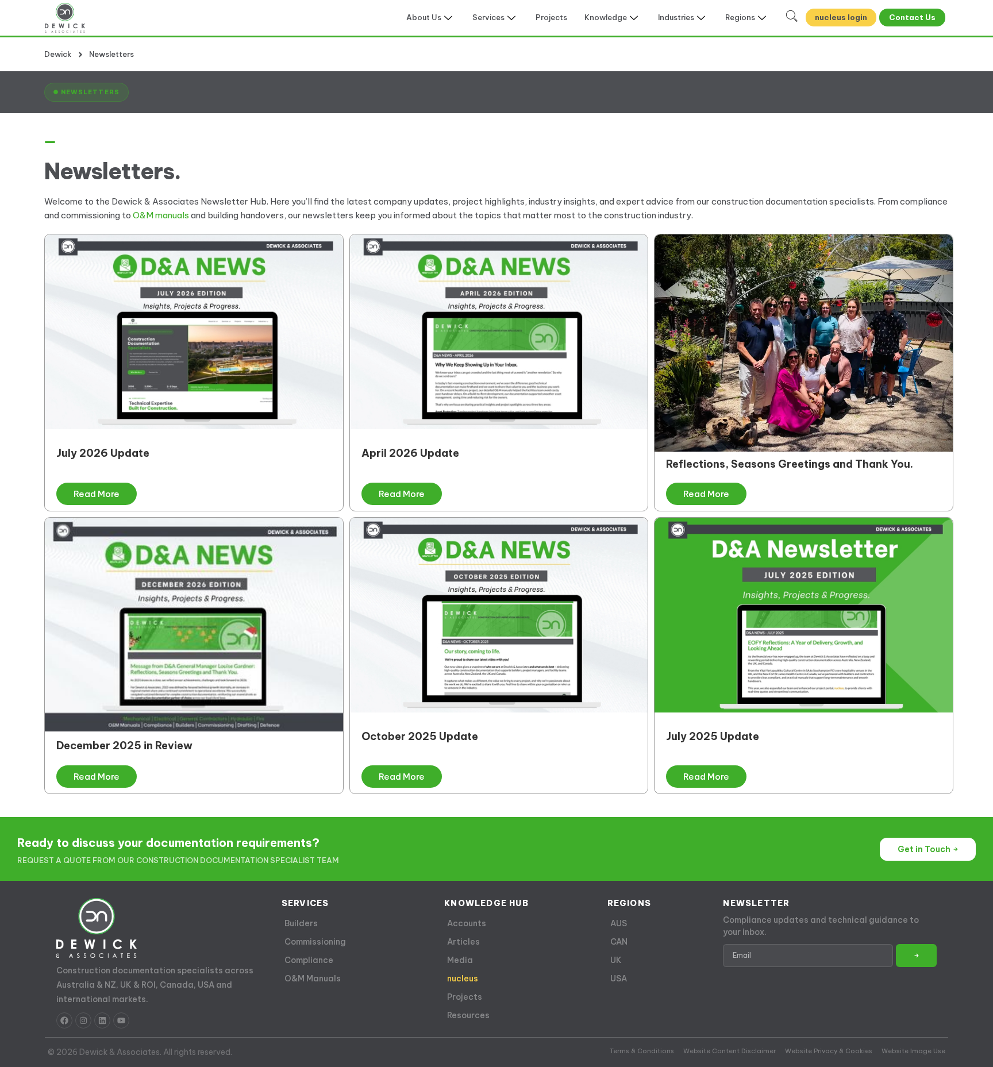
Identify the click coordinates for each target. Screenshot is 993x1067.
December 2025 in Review (124, 745)
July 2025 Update (712, 736)
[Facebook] (64, 1020)
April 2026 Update (410, 453)
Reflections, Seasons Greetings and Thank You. (789, 464)
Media (460, 960)
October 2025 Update (419, 736)
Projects (551, 17)
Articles (463, 942)
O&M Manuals (312, 978)
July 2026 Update (102, 453)
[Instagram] (83, 1020)
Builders (301, 923)
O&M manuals (161, 215)
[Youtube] (121, 1020)
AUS (618, 923)
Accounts (466, 923)
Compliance (308, 960)
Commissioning (315, 942)
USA (618, 978)
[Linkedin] (102, 1020)
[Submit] (916, 955)
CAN (619, 942)
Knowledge (605, 17)
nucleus (462, 978)
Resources (468, 1015)
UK (616, 960)
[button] (86, 92)
